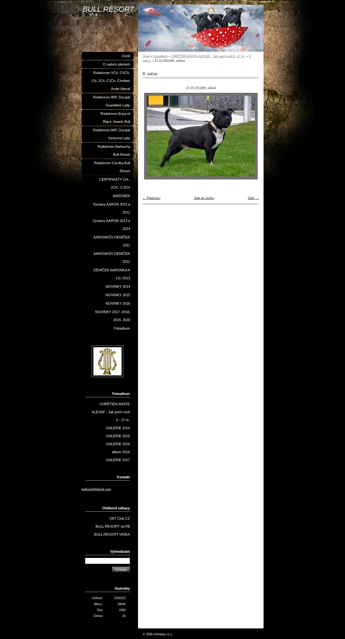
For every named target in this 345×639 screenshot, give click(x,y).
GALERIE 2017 (118, 460)
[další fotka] (251, 136)
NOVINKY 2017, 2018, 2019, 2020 (112, 316)
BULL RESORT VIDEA (112, 534)
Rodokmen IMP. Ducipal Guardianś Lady (111, 101)
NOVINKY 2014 (118, 286)
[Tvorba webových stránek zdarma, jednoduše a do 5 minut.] (171, 635)
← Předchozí (152, 198)
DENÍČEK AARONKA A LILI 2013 (111, 274)
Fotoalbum (160, 56)
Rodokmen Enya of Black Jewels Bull (115, 118)
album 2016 (121, 452)
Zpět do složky (204, 198)
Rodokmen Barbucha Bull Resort (113, 150)
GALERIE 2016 (118, 444)
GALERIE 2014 (118, 428)
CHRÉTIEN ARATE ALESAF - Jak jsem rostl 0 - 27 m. (208, 56)
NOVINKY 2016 (118, 303)
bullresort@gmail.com (96, 489)
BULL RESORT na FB (113, 526)
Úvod (146, 56)
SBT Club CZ (119, 518)
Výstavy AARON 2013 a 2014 (111, 225)
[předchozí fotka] (150, 136)
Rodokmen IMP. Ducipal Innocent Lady (111, 134)
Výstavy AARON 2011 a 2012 (111, 208)
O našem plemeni (116, 64)
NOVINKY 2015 (118, 295)
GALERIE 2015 (118, 436)
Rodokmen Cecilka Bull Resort (112, 167)
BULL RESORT (108, 9)
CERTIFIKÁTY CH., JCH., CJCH (114, 183)
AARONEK (121, 196)
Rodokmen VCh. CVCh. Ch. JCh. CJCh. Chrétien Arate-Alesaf (111, 81)
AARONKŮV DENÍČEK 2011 (111, 241)
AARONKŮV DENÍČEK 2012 (111, 258)
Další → (253, 198)
